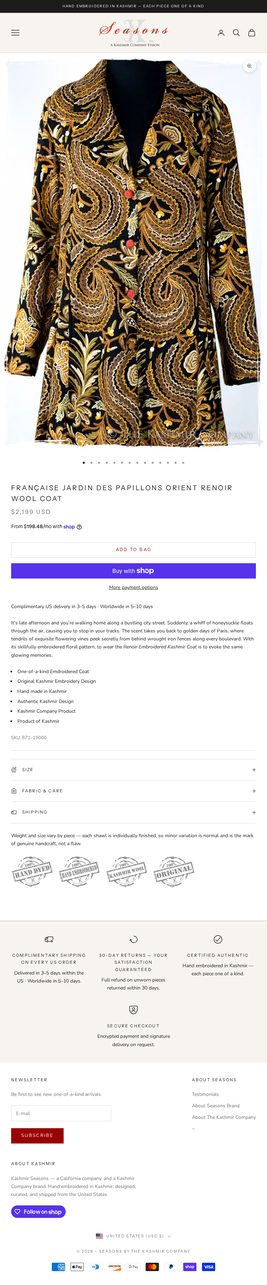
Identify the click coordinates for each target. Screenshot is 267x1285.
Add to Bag (133, 550)
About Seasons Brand (216, 1105)
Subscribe (37, 1135)
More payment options (133, 587)
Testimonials (205, 1094)
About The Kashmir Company (224, 1117)
